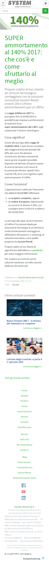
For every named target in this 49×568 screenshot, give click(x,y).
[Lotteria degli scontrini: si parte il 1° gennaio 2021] (24, 346)
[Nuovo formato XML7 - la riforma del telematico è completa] (24, 307)
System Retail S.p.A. (24, 506)
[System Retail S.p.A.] (24, 4)
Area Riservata (24, 427)
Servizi (25, 406)
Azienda (24, 395)
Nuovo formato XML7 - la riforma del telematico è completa (24, 322)
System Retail (24, 472)
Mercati (24, 434)
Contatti (24, 422)
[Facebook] (23, 485)
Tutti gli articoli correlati (17, 377)
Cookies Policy (22, 545)
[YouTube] (23, 492)
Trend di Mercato (24, 467)
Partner (24, 416)
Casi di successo (24, 411)
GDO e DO (24, 439)
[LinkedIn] (23, 498)
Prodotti (24, 400)
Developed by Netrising (31, 559)
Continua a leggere (32, 328)
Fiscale (15, 284)
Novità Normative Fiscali (30, 277)
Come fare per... (24, 462)
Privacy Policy (12, 545)
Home (24, 390)
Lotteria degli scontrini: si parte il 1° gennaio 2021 (24, 360)
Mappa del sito (32, 545)
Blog (24, 457)
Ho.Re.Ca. (24, 450)
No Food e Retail (24, 444)
